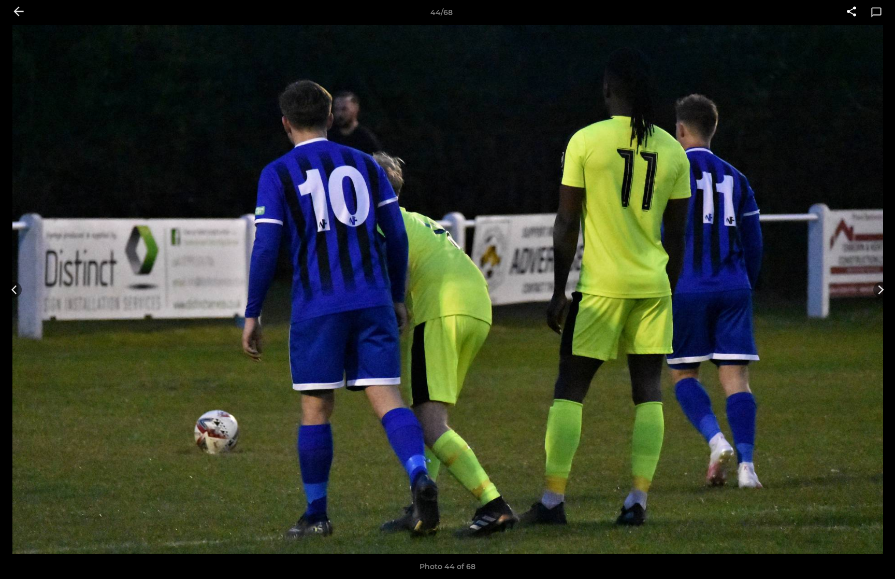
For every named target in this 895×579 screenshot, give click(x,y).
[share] (851, 12)
